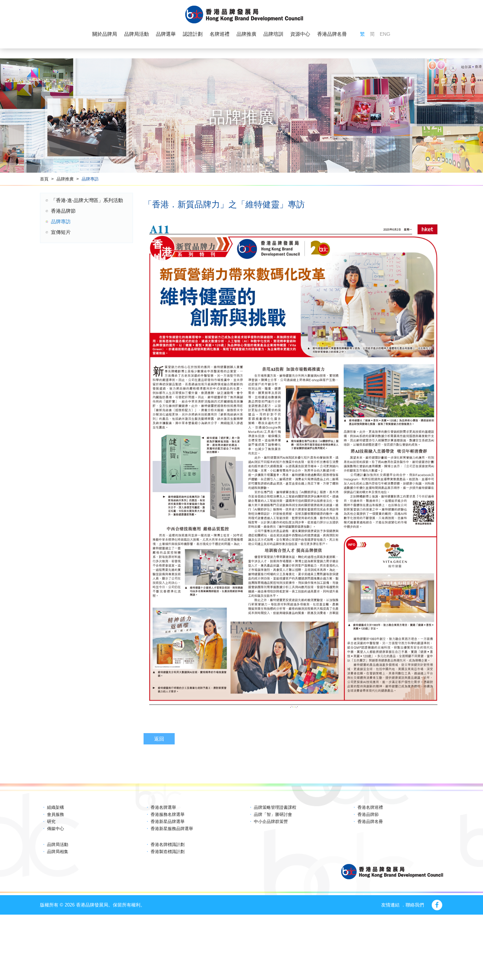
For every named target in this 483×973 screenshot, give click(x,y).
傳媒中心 (55, 828)
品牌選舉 (166, 34)
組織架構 (55, 807)
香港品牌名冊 (332, 34)
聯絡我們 (415, 905)
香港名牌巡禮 (370, 807)
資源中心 (300, 34)
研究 (51, 821)
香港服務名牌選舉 (168, 814)
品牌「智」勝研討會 (273, 814)
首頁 (44, 179)
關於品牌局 (104, 34)
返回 (159, 739)
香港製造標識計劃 (168, 851)
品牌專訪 (90, 179)
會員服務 (55, 814)
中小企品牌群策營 (271, 821)
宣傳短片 (61, 232)
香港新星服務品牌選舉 (172, 828)
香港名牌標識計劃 (168, 844)
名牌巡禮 (219, 34)
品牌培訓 (273, 34)
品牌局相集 (57, 851)
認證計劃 (193, 34)
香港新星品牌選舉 (168, 821)
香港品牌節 (63, 211)
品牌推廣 (246, 34)
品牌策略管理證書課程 (275, 807)
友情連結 (390, 905)
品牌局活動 (136, 34)
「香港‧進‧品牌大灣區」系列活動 (87, 200)
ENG (385, 34)
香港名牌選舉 (163, 807)
